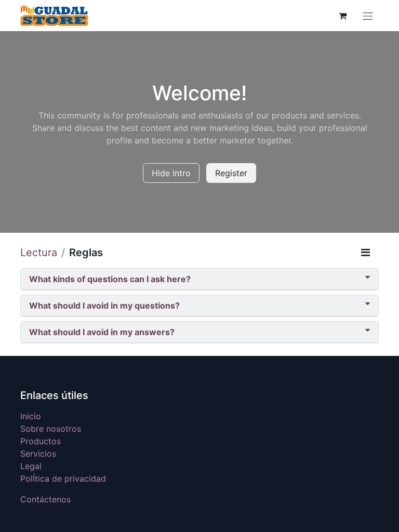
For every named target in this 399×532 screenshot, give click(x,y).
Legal (31, 466)
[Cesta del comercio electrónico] (342, 15)
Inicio (30, 416)
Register (231, 173)
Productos (40, 441)
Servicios (38, 453)
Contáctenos (45, 499)
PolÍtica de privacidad (63, 478)
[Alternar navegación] (368, 15)
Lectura (38, 252)
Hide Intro (171, 173)
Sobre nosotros (50, 428)
